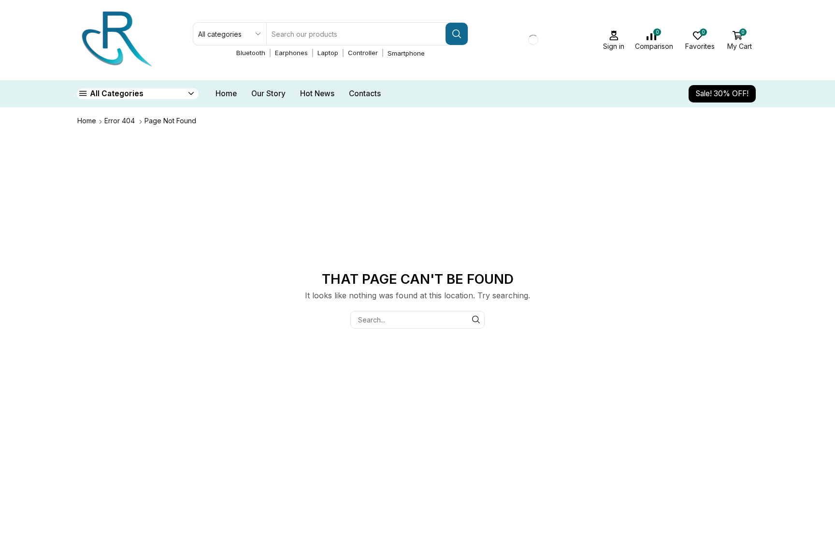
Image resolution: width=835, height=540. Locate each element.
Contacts (365, 93)
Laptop (327, 53)
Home (226, 93)
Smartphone (406, 53)
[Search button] (457, 34)
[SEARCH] (476, 320)
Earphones (291, 53)
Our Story (268, 93)
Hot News (317, 93)
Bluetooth (250, 53)
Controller (363, 53)
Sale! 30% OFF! (722, 93)
